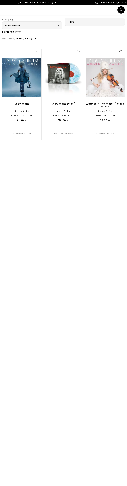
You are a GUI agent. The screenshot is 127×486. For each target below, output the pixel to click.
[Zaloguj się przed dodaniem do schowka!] (37, 51)
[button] (32, 25)
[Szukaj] (121, 10)
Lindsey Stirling (22, 111)
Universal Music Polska (21, 115)
